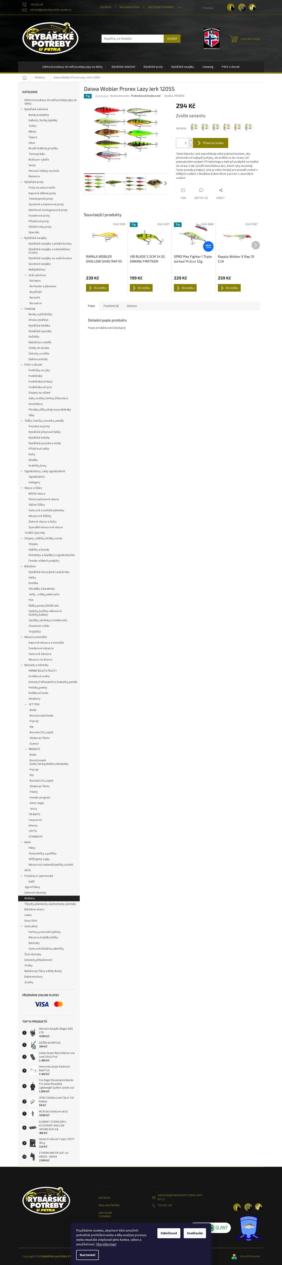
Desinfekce (36, 404)
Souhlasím (195, 1233)
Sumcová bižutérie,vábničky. (46, 949)
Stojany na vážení (39, 393)
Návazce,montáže (35, 637)
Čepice (33, 137)
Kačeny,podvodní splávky (45, 932)
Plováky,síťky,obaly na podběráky (50, 410)
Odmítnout (169, 1233)
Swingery (34, 482)
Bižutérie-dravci (34, 909)
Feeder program (40, 798)
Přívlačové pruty (39, 221)
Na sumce (36, 303)
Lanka (28, 915)
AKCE (27, 870)
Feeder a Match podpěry (44, 561)
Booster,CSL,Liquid (41, 732)
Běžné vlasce (37, 494)
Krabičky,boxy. (38, 466)
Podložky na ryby (39, 370)
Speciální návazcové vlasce (46, 527)
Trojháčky (35, 632)
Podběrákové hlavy (41, 382)
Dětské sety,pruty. (40, 227)
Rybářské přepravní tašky (45, 432)
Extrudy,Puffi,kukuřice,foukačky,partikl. (53, 682)
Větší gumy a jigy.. (40, 859)
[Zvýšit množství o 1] (191, 140)
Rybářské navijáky (35, 238)
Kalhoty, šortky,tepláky (43, 120)
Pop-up (34, 721)
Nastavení (87, 1255)
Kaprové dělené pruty (42, 193)
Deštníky (34, 337)
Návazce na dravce (40, 660)
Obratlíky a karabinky (42, 589)
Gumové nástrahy (35, 893)
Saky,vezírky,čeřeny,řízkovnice (48, 398)
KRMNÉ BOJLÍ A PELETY (43, 671)
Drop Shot (30, 921)
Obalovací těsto (40, 738)
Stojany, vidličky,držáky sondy (43, 538)
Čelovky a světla (39, 354)
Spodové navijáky (40, 264)
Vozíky (28, 965)
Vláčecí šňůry (37, 505)
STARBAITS (36, 837)
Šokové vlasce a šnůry (43, 522)
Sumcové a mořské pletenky (46, 510)
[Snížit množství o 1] (191, 145)
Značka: (174, 96)
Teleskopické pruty (41, 199)
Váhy (31, 415)
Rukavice (34, 176)
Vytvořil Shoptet (250, 1256)
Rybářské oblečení (36, 109)
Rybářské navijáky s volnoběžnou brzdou (49, 251)
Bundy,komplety (39, 115)
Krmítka (33, 583)
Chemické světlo (39, 626)
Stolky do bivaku (39, 348)
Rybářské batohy (39, 438)
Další (31, 882)
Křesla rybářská (38, 320)
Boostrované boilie (41, 716)
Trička (32, 126)
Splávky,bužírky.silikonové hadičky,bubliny (45, 613)
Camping (29, 309)
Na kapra (35, 281)
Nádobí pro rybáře (40, 342)
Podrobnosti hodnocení (146, 96)
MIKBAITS (34, 749)
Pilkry (32, 848)
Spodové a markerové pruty (46, 204)
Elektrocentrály (38, 359)
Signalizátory (37, 477)
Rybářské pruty (34, 182)
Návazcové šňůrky (40, 516)
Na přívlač (36, 292)
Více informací (106, 1244)
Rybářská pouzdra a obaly (45, 443)
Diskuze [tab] (132, 306)
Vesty (32, 165)
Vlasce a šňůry (33, 488)
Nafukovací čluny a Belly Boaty (43, 971)
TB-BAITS (34, 814)
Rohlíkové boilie (38, 693)
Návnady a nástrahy (36, 665)
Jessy (33, 809)
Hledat (172, 38)
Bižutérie (30, 566)
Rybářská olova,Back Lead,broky (49, 572)
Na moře (35, 298)
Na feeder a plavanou (43, 286)
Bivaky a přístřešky (40, 314)
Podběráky (35, 376)
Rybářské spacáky (40, 331)
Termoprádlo (37, 154)
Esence (34, 744)
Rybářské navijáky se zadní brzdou (50, 258)
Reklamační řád (130, 7)
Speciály (34, 232)
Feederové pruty (39, 216)
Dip (32, 727)
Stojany (33, 544)
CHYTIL (33, 831)
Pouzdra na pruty (39, 426)
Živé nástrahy (32, 954)
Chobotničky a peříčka (42, 854)
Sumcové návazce (40, 654)
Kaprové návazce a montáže (46, 643)
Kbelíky (33, 460)
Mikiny (32, 132)
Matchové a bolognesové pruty (48, 210)
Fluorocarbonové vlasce (44, 499)
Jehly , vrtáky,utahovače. (44, 594)
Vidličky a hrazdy (39, 550)
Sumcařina (30, 926)
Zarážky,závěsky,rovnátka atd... (48, 620)
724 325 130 (165, 1205)
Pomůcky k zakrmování (38, 876)
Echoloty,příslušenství (38, 960)
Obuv (32, 143)
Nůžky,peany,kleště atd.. (44, 606)
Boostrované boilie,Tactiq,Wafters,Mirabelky (49, 762)
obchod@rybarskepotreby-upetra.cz (180, 1197)
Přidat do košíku (213, 143)
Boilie (33, 710)
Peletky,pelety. (38, 688)
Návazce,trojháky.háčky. (44, 937)
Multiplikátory (37, 270)
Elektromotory (33, 977)
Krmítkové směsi (39, 676)
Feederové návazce (41, 648)
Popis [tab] (91, 306)
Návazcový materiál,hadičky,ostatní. (51, 865)
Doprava (105, 7)
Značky (28, 982)
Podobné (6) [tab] (111, 306)
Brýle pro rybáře (39, 160)
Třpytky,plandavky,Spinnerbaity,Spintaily (50, 904)
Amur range (37, 803)
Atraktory (34, 699)
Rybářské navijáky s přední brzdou (50, 244)
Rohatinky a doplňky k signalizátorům (52, 555)
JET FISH (34, 704)
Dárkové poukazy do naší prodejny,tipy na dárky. (50, 102)
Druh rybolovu (37, 275)
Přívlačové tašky (39, 449)
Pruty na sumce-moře (42, 188)
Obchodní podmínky (160, 7)
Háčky (32, 578)
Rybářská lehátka (39, 326)
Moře (27, 842)
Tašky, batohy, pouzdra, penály (44, 421)
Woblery (29, 898)
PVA (31, 600)
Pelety (34, 792)
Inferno (33, 826)
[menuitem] (72, 66)
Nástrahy (34, 943)
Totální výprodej (34, 533)
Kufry (32, 454)
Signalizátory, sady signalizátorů (44, 471)
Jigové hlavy (32, 887)
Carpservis (35, 820)
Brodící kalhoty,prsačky (43, 148)
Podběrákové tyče (40, 387)
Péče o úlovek (33, 365)
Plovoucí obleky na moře (44, 171)
